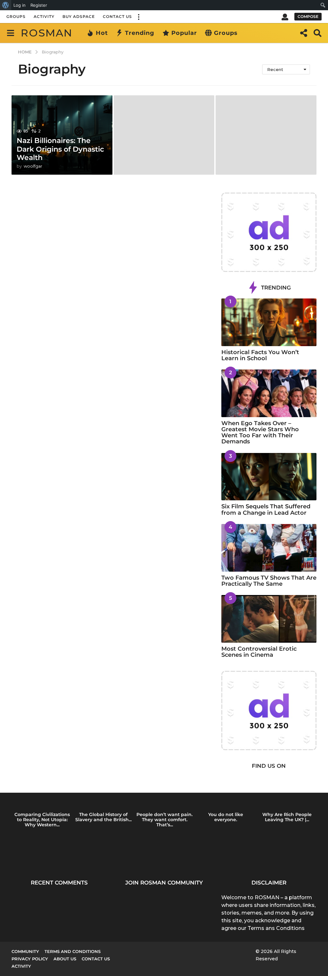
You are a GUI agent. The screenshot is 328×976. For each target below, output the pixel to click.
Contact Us (117, 16)
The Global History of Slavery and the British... (103, 817)
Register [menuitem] (38, 5)
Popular (184, 32)
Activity (44, 16)
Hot (102, 32)
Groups (16, 16)
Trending (139, 32)
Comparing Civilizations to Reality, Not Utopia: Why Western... (42, 820)
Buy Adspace (78, 16)
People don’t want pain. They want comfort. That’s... (164, 820)
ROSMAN (46, 33)
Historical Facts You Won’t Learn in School (260, 355)
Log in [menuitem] (19, 5)
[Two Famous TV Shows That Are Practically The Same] (268, 548)
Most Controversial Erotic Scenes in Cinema (259, 651)
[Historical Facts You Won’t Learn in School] (268, 322)
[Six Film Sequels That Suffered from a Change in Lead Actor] (268, 477)
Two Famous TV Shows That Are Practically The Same (268, 580)
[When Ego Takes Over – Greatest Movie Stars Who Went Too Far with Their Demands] (268, 393)
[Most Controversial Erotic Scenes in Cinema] (268, 619)
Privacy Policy (30, 958)
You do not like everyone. (225, 817)
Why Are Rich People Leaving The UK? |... (287, 817)
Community (25, 951)
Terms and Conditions (73, 951)
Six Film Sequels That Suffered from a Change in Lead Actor (265, 509)
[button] (138, 16)
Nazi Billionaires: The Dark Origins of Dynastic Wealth (60, 149)
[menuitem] (5, 5)
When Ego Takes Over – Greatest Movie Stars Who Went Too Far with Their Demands (260, 432)
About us (64, 958)
